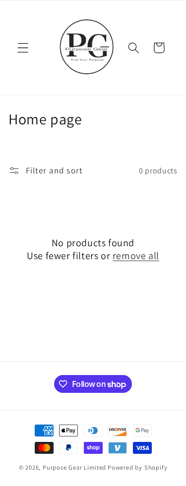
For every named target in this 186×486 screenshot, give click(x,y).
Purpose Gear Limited (74, 467)
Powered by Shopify (138, 467)
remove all (136, 255)
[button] (23, 47)
